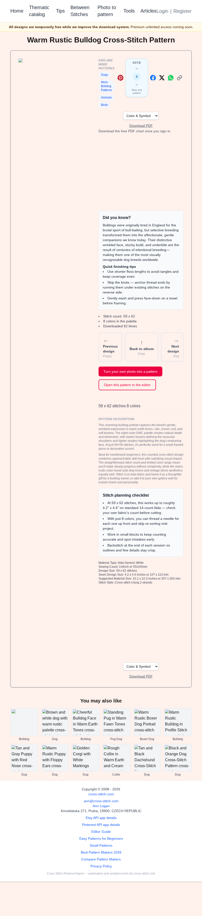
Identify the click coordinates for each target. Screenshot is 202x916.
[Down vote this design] (137, 85)
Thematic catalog (39, 11)
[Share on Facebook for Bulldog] (153, 78)
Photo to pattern (107, 11)
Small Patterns (101, 845)
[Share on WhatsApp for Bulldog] (171, 78)
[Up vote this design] (137, 69)
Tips (60, 11)
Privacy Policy (101, 866)
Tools (129, 11)
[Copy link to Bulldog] (180, 78)
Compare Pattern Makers (101, 859)
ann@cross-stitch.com (101, 801)
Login (162, 11)
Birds (104, 105)
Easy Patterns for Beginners (101, 838)
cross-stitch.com (101, 794)
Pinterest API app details (101, 825)
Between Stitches (79, 11)
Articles (148, 11)
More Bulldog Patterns (106, 86)
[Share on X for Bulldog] (162, 78)
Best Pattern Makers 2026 (101, 852)
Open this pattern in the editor (127, 385)
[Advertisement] (141, 172)
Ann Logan (101, 806)
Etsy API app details (101, 818)
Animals (106, 97)
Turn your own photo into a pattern (130, 371)
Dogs (104, 75)
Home (16, 11)
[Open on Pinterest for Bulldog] (120, 78)
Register (182, 11)
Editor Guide (101, 832)
